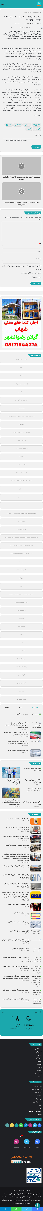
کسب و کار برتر (37, 1102)
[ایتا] (12, 1125)
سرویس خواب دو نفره (21, 699)
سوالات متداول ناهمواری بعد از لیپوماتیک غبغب (15, 999)
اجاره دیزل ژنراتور (21, 521)
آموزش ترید (21, 643)
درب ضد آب (21, 618)
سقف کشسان (21, 497)
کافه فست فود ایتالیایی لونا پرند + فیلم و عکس (15, 866)
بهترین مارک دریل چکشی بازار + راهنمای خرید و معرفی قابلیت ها (15, 967)
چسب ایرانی (21, 691)
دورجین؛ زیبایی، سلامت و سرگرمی (21, 448)
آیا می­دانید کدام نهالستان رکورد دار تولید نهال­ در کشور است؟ (15, 941)
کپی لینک (36, 147)
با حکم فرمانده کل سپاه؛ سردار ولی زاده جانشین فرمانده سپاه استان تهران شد (17, 742)
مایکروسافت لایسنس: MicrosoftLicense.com (21, 554)
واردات (36, 129)
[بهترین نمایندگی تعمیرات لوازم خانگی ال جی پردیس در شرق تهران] (35, 886)
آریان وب (16, 1191)
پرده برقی (22, 424)
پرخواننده (35, 707)
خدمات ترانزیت (21, 489)
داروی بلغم (21, 578)
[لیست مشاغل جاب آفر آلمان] (35, 916)
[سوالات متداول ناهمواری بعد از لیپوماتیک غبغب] (35, 1002)
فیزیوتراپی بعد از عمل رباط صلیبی (19, 931)
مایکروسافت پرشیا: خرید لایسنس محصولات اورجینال (21, 545)
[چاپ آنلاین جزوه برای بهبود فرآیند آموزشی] (35, 848)
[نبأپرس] (39, 3)
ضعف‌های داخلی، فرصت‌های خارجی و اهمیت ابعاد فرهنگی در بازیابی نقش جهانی (11, 802)
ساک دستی (21, 634)
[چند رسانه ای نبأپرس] (35, 717)
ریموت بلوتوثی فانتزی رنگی (22, 602)
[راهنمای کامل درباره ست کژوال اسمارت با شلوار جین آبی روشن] (35, 877)
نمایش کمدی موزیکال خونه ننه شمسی (18, 818)
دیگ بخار (22, 376)
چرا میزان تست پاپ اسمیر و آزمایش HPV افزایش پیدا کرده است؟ (17, 828)
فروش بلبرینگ (21, 562)
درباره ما (39, 1077)
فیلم (40, 1105)
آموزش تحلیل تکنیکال (21, 659)
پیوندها (40, 1114)
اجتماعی (39, 1061)
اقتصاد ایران (27, 12)
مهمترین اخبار (38, 1086)
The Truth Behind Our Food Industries (21, 481)
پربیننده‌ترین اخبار (37, 1089)
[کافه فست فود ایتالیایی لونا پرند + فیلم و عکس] (35, 868)
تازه (20, 707)
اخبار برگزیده (38, 1052)
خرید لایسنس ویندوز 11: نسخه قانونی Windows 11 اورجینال (21, 416)
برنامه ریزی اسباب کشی (21, 570)
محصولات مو (21, 368)
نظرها (7, 707)
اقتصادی (34, 12)
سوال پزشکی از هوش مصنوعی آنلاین (18, 750)
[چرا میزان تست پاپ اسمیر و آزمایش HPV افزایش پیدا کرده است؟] (35, 830)
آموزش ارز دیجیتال (21, 683)
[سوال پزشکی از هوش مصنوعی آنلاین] (35, 753)
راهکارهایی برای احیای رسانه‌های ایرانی (32, 803)
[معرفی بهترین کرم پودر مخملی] (35, 951)
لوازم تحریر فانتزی (22, 465)
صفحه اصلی (38, 1049)
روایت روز (39, 1099)
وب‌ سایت (38, 259)
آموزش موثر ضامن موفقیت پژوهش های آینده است (12, 781)
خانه (38, 12)
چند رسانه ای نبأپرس (22, 714)
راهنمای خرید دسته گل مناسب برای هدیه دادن (16, 990)
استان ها (39, 1070)
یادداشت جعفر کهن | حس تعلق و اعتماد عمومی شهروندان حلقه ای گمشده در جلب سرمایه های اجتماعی (16, 725)
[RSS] (7, 1125)
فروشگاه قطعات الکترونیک (21, 667)
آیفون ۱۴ (36, 124)
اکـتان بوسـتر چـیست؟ (21, 473)
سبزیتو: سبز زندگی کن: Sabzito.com (21, 432)
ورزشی (40, 1067)
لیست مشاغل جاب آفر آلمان (21, 913)
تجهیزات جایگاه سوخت (21, 359)
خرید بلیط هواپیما (22, 610)
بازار (40, 1108)
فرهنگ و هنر (38, 1074)
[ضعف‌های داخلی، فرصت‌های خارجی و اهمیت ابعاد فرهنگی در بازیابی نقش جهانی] (11, 793)
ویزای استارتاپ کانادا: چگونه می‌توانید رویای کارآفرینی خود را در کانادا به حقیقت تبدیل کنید (16, 977)
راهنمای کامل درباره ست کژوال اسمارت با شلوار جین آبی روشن (16, 876)
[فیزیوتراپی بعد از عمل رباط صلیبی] (35, 933)
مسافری (17, 124)
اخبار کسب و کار (21, 626)
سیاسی (40, 1055)
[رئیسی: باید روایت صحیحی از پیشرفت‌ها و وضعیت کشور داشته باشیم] (35, 735)
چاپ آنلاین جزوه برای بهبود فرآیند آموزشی (17, 845)
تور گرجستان (21, 457)
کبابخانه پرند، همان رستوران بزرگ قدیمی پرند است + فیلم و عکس (16, 837)
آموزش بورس (21, 651)
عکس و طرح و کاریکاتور (35, 1111)
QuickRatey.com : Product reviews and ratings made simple (21, 537)
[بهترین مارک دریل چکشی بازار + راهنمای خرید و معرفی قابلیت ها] (35, 969)
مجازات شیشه (21, 408)
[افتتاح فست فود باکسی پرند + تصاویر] (35, 907)
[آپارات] (16, 1125)
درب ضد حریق (21, 505)
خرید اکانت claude (21, 440)
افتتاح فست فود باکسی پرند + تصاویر (18, 904)
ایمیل (39, 251)
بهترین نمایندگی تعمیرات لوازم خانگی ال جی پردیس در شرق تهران (16, 884)
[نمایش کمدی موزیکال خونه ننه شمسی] (35, 821)
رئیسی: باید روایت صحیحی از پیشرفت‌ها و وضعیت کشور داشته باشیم (16, 733)
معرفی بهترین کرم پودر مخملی (20, 948)
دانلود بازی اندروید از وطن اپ (21, 400)
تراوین (21, 586)
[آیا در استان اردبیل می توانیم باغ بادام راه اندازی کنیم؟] (35, 960)
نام (40, 244)
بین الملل (39, 1058)
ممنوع (8, 124)
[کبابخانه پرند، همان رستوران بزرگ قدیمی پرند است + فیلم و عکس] (35, 839)
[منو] (3, 4)
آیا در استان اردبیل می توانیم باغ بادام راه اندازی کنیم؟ (15, 958)
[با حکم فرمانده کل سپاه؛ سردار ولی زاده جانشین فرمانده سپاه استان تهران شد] (35, 744)
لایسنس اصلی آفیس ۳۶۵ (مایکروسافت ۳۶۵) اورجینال (22, 594)
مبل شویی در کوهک (21, 529)
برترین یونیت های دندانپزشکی (21, 384)
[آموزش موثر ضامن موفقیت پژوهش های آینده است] (11, 772)
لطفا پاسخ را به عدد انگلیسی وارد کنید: (31, 273)
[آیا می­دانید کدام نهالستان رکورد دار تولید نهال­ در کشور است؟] (35, 942)
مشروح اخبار (38, 1093)
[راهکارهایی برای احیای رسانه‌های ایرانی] (32, 794)
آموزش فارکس (21, 675)
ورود (28, 129)
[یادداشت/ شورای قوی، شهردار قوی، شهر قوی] (32, 772)
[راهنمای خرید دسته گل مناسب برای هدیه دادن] (35, 993)
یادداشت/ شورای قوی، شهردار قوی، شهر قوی (33, 781)
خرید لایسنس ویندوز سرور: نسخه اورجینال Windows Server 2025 (21, 513)
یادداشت (39, 1096)
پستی (26, 124)
